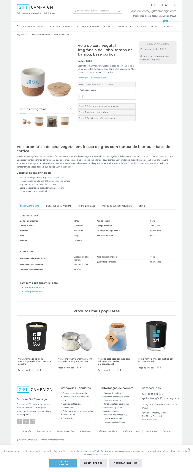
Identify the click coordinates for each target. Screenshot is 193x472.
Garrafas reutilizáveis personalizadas (71, 406)
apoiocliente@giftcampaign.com (153, 11)
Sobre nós (26, 431)
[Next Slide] (70, 108)
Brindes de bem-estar (41, 34)
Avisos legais (85, 431)
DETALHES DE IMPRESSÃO (58, 206)
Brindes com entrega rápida (75, 393)
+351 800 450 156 (163, 5)
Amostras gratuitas (111, 411)
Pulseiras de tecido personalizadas (78, 411)
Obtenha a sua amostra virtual (116, 397)
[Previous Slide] (67, 108)
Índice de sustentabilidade (117, 206)
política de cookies (100, 454)
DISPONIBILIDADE (86, 206)
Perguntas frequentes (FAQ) (115, 415)
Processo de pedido (112, 393)
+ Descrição (83, 77)
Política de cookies (131, 431)
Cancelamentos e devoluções (116, 404)
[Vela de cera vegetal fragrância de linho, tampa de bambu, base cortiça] (45, 73)
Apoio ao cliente (44, 431)
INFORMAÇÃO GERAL (29, 206)
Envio (142, 206)
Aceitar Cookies (63, 463)
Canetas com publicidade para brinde (75, 398)
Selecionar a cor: (87, 90)
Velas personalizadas (62, 34)
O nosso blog (68, 418)
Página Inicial (22, 34)
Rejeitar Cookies (125, 463)
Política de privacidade (107, 431)
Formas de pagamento (113, 407)
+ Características (98, 77)
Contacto (167, 431)
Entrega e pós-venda (112, 400)
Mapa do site (151, 431)
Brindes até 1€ (69, 415)
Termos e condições (65, 431)
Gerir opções (93, 463)
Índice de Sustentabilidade (115, 422)
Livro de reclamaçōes (112, 418)
